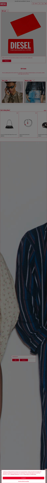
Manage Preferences (15, 474)
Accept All (23, 478)
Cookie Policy (33, 474)
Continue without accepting (23, 481)
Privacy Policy (26, 474)
